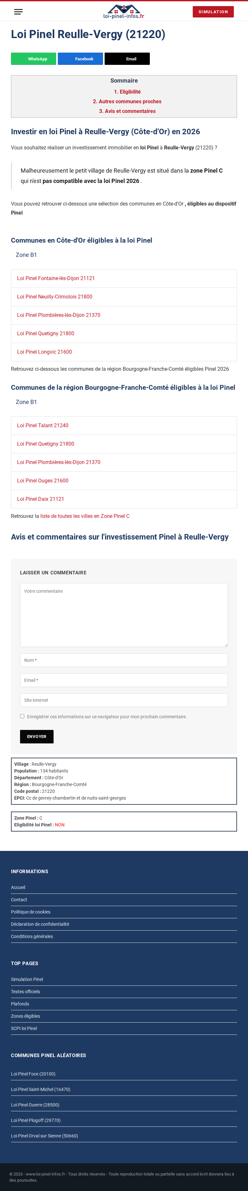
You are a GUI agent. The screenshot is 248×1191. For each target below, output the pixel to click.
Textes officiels (25, 991)
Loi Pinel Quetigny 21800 (45, 333)
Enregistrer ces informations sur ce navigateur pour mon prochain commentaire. (107, 716)
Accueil (18, 887)
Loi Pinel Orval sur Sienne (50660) (44, 1135)
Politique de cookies (30, 911)
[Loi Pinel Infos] (124, 11)
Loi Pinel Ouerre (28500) (35, 1104)
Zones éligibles (25, 1016)
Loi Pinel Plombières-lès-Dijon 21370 (58, 315)
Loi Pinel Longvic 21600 (44, 352)
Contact (19, 899)
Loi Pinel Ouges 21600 (42, 481)
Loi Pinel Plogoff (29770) (36, 1120)
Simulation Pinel (27, 979)
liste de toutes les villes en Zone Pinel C (84, 516)
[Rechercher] (186, 12)
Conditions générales (32, 936)
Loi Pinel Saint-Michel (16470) (40, 1089)
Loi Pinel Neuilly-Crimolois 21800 (54, 297)
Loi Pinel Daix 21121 (40, 499)
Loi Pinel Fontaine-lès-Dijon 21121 (56, 278)
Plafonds (20, 1003)
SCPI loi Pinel (24, 1028)
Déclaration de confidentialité (40, 924)
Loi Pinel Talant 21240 (42, 425)
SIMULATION (213, 11)
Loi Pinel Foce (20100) (33, 1073)
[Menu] (18, 12)
